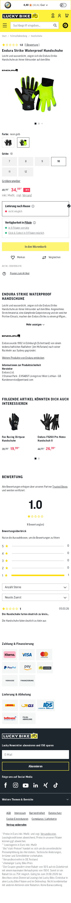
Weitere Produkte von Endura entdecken (23, 357)
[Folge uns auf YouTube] (25, 785)
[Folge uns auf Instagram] (15, 785)
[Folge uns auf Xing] (45, 785)
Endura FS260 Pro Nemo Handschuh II (52, 439)
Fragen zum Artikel (19, 273)
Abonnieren (35, 766)
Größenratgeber (11, 181)
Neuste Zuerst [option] (13, 597)
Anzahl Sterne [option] (13, 587)
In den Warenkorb (35, 246)
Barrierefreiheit (37, 813)
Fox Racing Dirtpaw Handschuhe (13, 439)
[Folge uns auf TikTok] (55, 785)
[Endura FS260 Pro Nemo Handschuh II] (53, 420)
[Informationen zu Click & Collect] (34, 223)
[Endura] (11, 336)
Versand (27, 195)
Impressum (20, 813)
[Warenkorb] (67, 15)
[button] (4, 25)
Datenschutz (55, 813)
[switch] (63, 5)
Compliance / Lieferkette (44, 818)
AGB (8, 813)
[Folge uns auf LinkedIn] (35, 785)
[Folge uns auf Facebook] (5, 785)
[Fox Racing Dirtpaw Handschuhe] (17, 420)
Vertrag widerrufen (16, 824)
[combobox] (34, 25)
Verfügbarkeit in (18, 222)
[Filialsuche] (52, 15)
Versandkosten (48, 833)
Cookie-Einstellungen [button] (17, 818)
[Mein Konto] (59, 15)
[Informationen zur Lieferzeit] (32, 206)
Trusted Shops (60, 486)
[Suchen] (55, 25)
